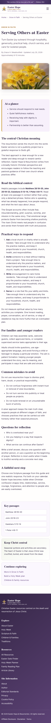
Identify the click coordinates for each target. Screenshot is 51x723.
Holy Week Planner (9, 662)
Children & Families (10, 637)
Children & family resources (16, 580)
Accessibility (7, 703)
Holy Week (6, 629)
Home (3, 17)
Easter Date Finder (9, 658)
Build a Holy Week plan (14, 576)
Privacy (4, 695)
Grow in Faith (14, 17)
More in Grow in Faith (13, 572)
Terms (29, 719)
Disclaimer (21, 719)
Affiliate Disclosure (8, 719)
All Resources (7, 654)
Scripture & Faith (8, 633)
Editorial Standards (10, 691)
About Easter (7, 625)
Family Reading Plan (10, 666)
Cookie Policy (7, 699)
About (4, 683)
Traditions (5, 641)
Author (4, 687)
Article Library (7, 670)
